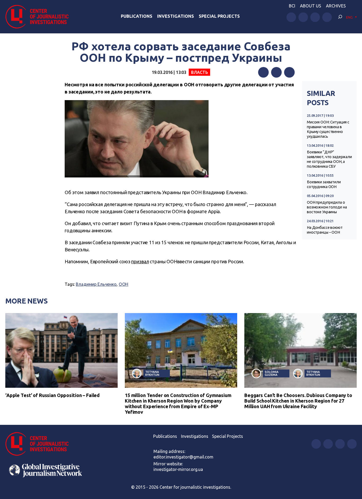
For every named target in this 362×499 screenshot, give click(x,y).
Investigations (175, 16)
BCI (292, 5)
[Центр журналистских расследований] (39, 17)
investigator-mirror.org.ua (178, 469)
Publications (136, 16)
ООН (124, 284)
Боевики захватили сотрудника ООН (324, 184)
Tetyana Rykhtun (152, 373)
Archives (336, 5)
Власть (199, 72)
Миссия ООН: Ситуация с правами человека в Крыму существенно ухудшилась (328, 129)
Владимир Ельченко (96, 284)
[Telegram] (289, 72)
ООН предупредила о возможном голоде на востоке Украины (327, 207)
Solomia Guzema (271, 373)
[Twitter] (276, 72)
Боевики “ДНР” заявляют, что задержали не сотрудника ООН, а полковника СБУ (329, 159)
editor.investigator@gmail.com (183, 457)
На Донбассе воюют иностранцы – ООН (325, 229)
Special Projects (219, 16)
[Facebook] (263, 72)
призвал (140, 261)
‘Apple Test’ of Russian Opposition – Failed (52, 395)
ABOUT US (310, 5)
